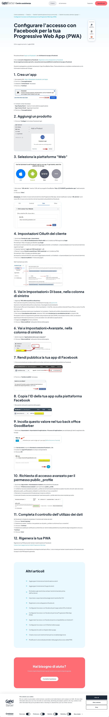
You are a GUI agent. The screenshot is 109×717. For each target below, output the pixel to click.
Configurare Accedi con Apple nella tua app (42, 630)
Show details (77, 714)
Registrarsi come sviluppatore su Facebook (51, 60)
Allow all (96, 697)
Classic (52, 3)
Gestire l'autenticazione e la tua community (45, 14)
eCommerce (62, 3)
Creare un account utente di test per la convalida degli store (47, 635)
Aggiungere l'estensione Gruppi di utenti (41, 586)
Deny (96, 707)
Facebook (33, 55)
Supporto (90, 3)
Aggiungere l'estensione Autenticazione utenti (43, 581)
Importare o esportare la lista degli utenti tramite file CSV (46, 598)
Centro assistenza (19, 14)
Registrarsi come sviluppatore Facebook (41, 603)
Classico (28, 14)
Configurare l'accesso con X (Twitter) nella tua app (44, 625)
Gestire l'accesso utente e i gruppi (69, 14)
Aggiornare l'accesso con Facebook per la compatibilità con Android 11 (51, 620)
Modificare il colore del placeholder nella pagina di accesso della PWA (50, 640)
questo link (54, 302)
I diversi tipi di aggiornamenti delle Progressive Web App (29, 545)
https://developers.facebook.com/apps (36, 79)
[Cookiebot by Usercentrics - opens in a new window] (9, 714)
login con (27, 55)
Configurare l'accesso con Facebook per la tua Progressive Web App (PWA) (35, 17)
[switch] (42, 714)
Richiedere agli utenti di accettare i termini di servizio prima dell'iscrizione (47, 592)
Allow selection (97, 702)
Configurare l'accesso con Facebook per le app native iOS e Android (50, 608)
